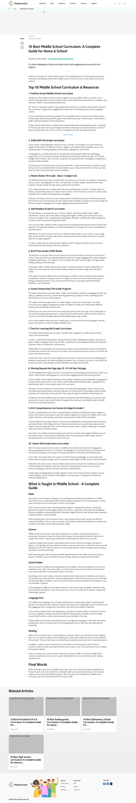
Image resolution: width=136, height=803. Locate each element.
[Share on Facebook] (22, 43)
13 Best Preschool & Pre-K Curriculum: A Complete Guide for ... (25, 722)
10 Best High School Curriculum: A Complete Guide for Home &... (25, 760)
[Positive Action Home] (18, 784)
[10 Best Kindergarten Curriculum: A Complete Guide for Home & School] (62, 706)
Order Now (68, 134)
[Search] (114, 3)
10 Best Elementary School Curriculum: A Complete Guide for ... (98, 722)
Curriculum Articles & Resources (60, 59)
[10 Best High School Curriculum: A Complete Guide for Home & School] (26, 744)
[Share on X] (22, 47)
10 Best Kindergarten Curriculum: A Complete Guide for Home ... (62, 722)
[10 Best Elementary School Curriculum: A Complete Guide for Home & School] (99, 706)
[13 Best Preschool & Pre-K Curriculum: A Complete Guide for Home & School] (26, 706)
